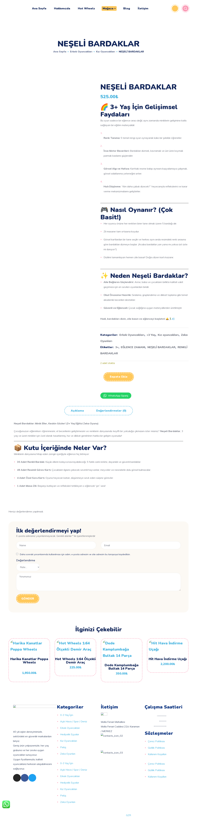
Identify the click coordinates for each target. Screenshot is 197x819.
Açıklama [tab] (77, 410)
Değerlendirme (25, 560)
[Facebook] (24, 778)
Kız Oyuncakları (68, 740)
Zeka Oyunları (67, 753)
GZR (128, 815)
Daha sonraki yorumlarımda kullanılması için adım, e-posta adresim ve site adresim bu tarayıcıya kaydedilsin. (75, 554)
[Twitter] (32, 778)
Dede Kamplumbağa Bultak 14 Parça (122, 667)
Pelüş (63, 747)
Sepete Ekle (119, 377)
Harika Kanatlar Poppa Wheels (29, 661)
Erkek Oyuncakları (81, 51)
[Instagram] (17, 778)
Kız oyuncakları (105, 51)
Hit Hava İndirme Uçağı (168, 659)
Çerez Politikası (156, 741)
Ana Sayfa (59, 51)
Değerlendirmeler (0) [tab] (111, 410)
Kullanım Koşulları (157, 754)
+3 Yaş (151, 335)
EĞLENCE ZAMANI (133, 347)
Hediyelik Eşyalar (69, 734)
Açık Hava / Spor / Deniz (73, 721)
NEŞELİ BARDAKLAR (161, 347)
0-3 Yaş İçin (66, 714)
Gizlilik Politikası (156, 747)
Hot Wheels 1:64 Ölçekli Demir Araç (75, 661)
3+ (117, 347)
